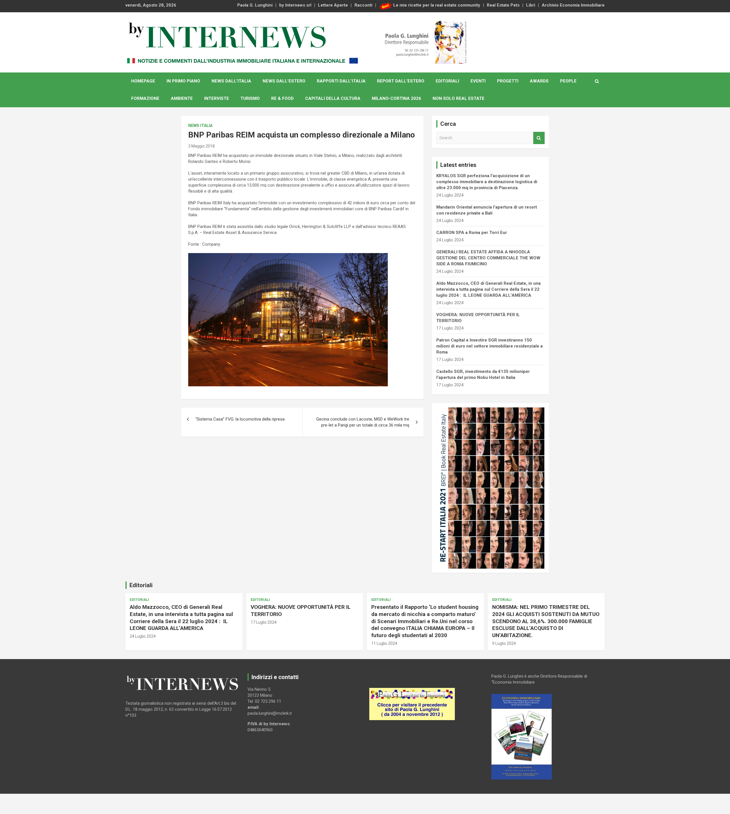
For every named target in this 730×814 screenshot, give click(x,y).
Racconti (363, 5)
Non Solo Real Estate (458, 98)
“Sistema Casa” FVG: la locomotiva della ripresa (240, 419)
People (568, 81)
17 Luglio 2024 (264, 622)
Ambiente (182, 98)
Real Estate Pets (503, 5)
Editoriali (447, 81)
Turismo (250, 98)
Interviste (216, 98)
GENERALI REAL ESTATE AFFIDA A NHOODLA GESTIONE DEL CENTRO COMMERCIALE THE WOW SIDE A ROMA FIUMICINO (488, 257)
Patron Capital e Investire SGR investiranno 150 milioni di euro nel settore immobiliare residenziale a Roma (489, 346)
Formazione (145, 98)
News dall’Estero (284, 81)
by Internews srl (295, 5)
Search (539, 138)
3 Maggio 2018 (201, 146)
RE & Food (282, 98)
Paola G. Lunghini (255, 5)
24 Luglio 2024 (143, 636)
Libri (530, 5)
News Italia (200, 125)
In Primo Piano (183, 81)
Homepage (143, 81)
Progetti (507, 81)
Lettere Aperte (333, 5)
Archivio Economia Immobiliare (573, 5)
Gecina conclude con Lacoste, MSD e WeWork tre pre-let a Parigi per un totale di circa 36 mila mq (362, 422)
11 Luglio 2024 (384, 643)
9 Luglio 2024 (504, 643)
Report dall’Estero (400, 81)
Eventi (478, 81)
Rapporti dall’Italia (341, 81)
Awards (539, 81)
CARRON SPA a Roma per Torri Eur (471, 232)
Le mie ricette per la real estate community (436, 5)
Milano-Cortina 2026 (396, 98)
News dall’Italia (231, 81)
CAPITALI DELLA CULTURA (332, 98)
